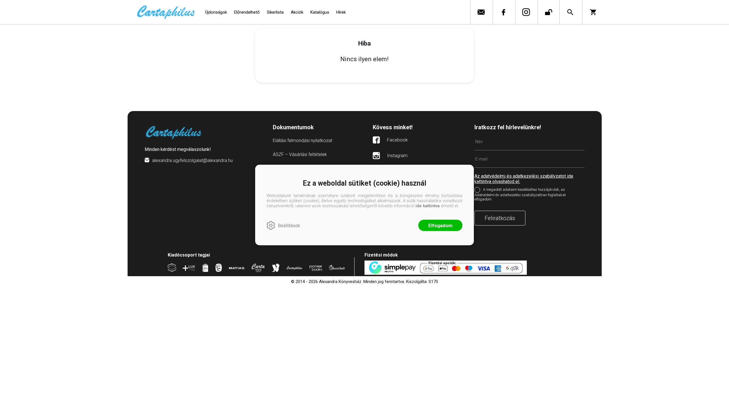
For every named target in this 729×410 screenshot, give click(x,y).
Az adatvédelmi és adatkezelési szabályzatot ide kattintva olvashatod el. (523, 178)
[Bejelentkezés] (548, 12)
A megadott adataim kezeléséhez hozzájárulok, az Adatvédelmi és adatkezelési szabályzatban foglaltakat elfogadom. (520, 194)
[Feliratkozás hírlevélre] (481, 12)
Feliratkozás (500, 218)
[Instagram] (525, 12)
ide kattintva (427, 205)
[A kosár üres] (593, 12)
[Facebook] (503, 12)
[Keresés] (570, 12)
